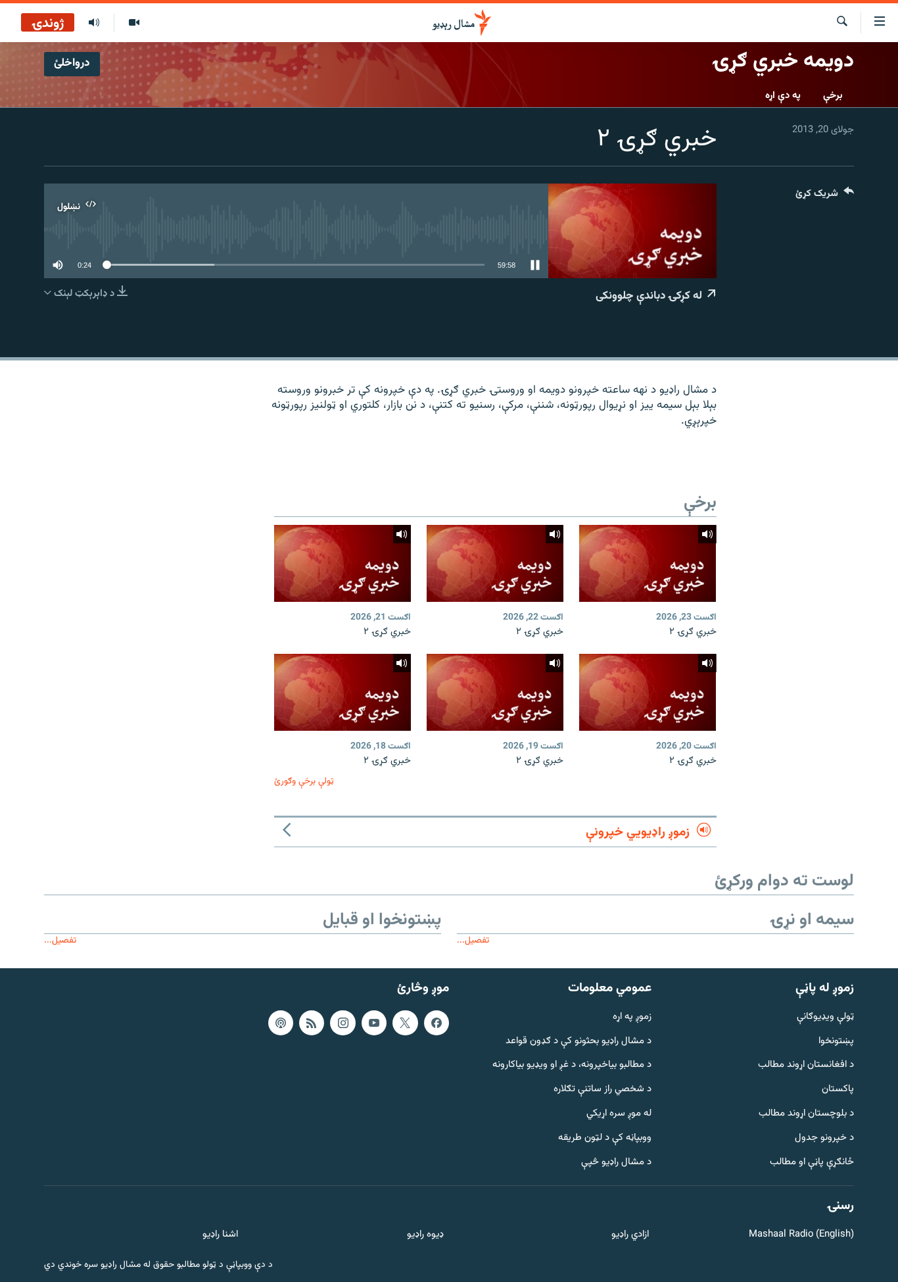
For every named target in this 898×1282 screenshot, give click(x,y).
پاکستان (838, 1090)
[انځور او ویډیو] (134, 23)
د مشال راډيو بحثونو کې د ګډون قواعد (578, 1041)
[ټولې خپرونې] (94, 23)
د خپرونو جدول (824, 1138)
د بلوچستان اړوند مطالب (806, 1114)
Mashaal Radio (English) (801, 1235)
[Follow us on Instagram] (342, 1022)
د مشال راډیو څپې (616, 1163)
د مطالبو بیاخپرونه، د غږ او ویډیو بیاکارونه (571, 1065)
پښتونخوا (836, 1041)
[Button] (824, 196)
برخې (833, 95)
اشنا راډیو (220, 1235)
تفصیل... (473, 940)
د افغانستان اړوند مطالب (806, 1065)
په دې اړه (783, 95)
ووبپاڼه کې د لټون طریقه (604, 1138)
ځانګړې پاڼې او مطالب (812, 1163)
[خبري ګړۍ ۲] (647, 563)
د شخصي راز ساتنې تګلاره (602, 1090)
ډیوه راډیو (425, 1235)
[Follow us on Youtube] (374, 1022)
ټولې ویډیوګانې (825, 1017)
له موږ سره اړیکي (618, 1114)
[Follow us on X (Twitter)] (404, 1022)
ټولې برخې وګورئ (304, 781)
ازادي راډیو (630, 1235)
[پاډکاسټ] (280, 1022)
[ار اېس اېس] (311, 1022)
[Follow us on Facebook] (436, 1022)
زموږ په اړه (632, 1017)
